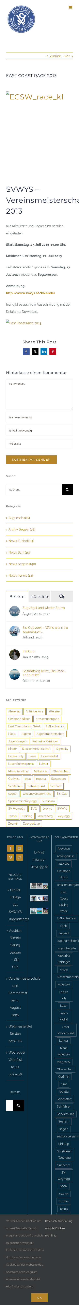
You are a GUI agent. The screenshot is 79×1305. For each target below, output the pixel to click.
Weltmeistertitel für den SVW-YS (15, 1033)
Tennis (12, 816)
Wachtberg (45, 816)
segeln (12, 793)
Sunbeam (48, 801)
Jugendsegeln (17, 741)
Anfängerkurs (34, 711)
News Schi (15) (19, 552)
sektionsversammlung (36, 793)
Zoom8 (13, 823)
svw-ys (47, 808)
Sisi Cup (28, 651)
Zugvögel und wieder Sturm (43, 608)
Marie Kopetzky (18, 771)
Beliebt (17, 596)
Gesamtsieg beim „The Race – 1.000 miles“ (44, 673)
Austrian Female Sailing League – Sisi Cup (15, 949)
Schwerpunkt (36, 786)
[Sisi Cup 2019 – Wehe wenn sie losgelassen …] (14, 629)
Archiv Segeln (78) (22, 529)
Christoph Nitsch (19, 719)
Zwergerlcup (31, 823)
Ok (39, 1297)
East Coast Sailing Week (24, 726)
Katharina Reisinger (45, 741)
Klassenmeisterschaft (36, 748)
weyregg (64, 816)
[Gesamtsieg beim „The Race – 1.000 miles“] (14, 673)
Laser (32, 756)
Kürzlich (39, 596)
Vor (67, 56)
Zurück (55, 56)
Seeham (55, 786)
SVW (34, 808)
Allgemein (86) (19, 518)
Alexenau (14, 711)
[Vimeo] (10, 857)
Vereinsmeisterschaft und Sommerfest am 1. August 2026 (15, 997)
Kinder (12, 748)
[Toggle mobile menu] (71, 7)
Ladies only (15, 756)
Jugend (26, 733)
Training (27, 816)
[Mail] (19, 848)
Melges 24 (41, 771)
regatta (41, 778)
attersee (54, 711)
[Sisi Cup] (14, 653)
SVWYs (62, 808)
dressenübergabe (47, 719)
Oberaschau (61, 771)
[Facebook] (10, 848)
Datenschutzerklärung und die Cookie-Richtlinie (59, 1228)
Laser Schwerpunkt (21, 763)
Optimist (14, 778)
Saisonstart (58, 778)
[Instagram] (19, 857)
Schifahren (15, 786)
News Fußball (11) (21, 541)
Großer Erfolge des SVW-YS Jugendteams (15, 904)
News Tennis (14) (21, 575)
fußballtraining (55, 726)
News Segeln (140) (22, 564)
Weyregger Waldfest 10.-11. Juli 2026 (15, 1063)
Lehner (43, 763)
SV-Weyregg (16, 808)
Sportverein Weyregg (22, 801)
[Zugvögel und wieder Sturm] (14, 609)
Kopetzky (62, 748)
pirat (28, 778)
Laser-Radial (49, 756)
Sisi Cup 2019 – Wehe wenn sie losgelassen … (45, 629)
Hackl (12, 733)
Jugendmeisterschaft (50, 733)
